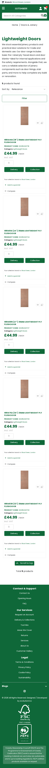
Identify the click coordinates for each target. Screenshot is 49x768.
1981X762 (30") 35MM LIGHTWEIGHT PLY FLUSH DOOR (23, 414)
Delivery (14, 169)
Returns (24, 635)
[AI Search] (45, 15)
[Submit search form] (42, 15)
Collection (35, 169)
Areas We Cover (24, 630)
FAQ (24, 603)
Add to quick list (13, 185)
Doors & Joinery (29, 24)
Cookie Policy (25, 672)
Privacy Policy (24, 667)
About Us (25, 645)
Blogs (5, 686)
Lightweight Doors (20, 149)
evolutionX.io (26, 701)
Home (15, 24)
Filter (24, 98)
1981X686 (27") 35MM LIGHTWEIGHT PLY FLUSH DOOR (23, 323)
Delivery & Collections (24, 620)
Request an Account (24, 614)
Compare (11, 191)
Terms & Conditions (24, 662)
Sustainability (25, 677)
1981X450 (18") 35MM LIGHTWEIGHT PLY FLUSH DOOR (23, 141)
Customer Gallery (24, 651)
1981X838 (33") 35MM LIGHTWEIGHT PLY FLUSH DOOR (23, 505)
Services (24, 640)
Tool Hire (24, 625)
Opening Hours (24, 598)
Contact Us (24, 593)
